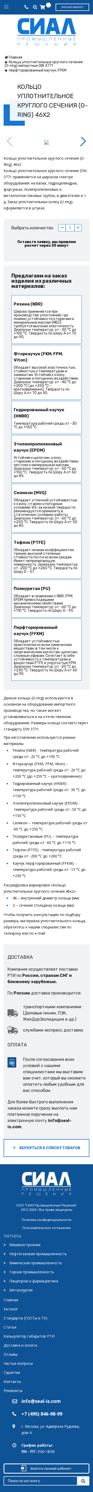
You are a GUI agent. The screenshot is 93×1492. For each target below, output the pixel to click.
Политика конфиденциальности (46, 1220)
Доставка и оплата (20, 1345)
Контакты (12, 1381)
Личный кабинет (72, 7)
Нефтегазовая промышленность (38, 1253)
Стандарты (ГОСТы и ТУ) (25, 1318)
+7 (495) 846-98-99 (41, 1414)
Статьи (10, 1327)
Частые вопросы (18, 1363)
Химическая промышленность (35, 1262)
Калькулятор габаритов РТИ (29, 1336)
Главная (11, 1299)
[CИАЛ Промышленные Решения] (47, 31)
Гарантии (12, 1372)
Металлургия (21, 1290)
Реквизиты (13, 1390)
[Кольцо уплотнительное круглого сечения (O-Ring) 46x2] (46, 142)
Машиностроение (25, 1244)
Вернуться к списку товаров (49, 1148)
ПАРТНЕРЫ (12, 1236)
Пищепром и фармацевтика (33, 1280)
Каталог (11, 1308)
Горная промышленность (31, 1271)
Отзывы (11, 1354)
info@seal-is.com (41, 1401)
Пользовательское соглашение (46, 1228)
